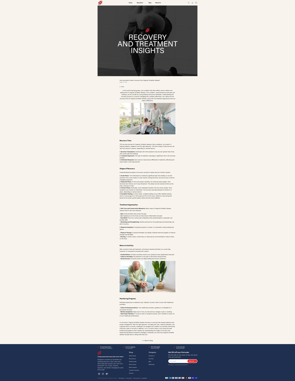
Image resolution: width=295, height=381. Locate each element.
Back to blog (149, 340)
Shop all (131, 373)
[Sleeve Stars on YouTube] (106, 373)
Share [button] (122, 86)
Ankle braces (132, 356)
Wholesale (151, 364)
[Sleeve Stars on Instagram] (102, 373)
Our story (151, 358)
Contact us (151, 356)
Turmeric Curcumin (134, 370)
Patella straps (132, 361)
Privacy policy (129, 378)
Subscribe (191, 361)
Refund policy (122, 378)
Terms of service (136, 378)
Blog (150, 361)
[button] (188, 2)
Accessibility (144, 378)
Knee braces (132, 358)
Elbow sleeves (133, 367)
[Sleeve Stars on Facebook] (99, 373)
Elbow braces (132, 364)
